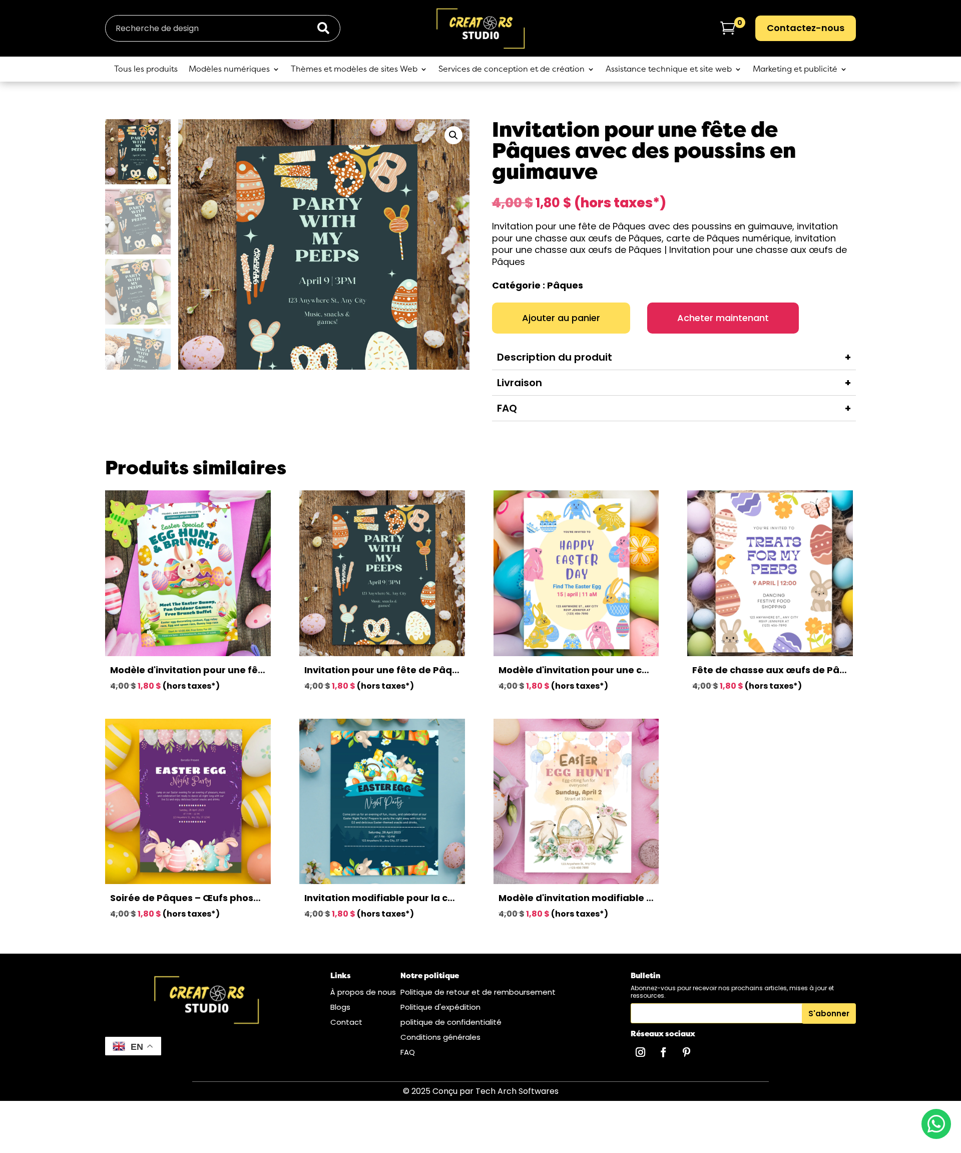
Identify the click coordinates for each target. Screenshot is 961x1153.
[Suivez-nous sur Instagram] (640, 1052)
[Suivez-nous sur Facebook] (663, 1052)
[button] (453, 135)
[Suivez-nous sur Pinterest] (686, 1052)
